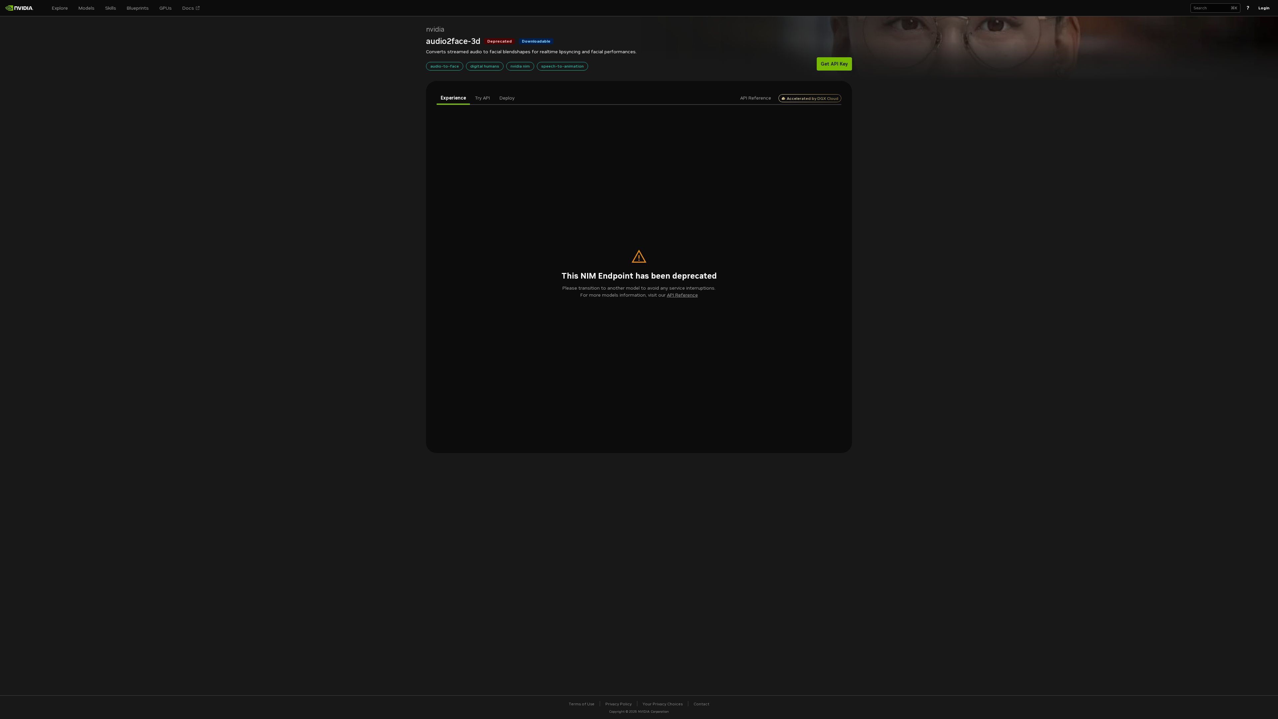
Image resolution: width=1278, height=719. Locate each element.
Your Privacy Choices (663, 703)
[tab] (453, 98)
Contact (702, 703)
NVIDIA (435, 29)
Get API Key (834, 64)
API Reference (682, 295)
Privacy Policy (618, 703)
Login (1263, 7)
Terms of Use (581, 703)
